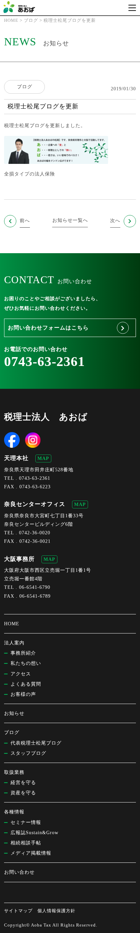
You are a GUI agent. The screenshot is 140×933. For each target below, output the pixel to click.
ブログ (24, 86)
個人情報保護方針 (56, 910)
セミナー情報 (26, 822)
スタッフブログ (28, 753)
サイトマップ (18, 910)
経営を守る (23, 782)
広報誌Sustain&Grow (34, 832)
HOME (11, 623)
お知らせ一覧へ (70, 220)
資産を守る (23, 792)
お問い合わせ (19, 872)
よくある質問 (26, 684)
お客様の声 (23, 694)
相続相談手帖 (26, 842)
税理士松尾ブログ (24, 125)
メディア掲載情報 (31, 853)
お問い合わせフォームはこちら (48, 328)
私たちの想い (26, 663)
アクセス (21, 673)
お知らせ (14, 713)
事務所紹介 (23, 653)
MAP (43, 458)
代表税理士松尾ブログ (36, 743)
